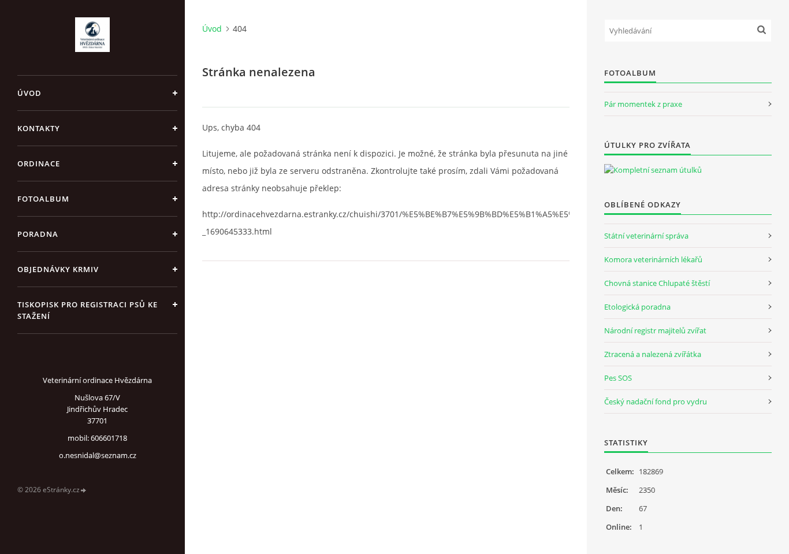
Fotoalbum (43, 199)
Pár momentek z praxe (643, 104)
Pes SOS (618, 378)
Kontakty (38, 128)
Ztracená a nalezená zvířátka (652, 354)
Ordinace (38, 163)
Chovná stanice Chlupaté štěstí (657, 283)
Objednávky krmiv (58, 269)
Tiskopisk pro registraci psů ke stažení (87, 310)
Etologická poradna (637, 307)
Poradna (37, 234)
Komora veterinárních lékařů (653, 259)
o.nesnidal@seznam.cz (97, 455)
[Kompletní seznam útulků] (653, 170)
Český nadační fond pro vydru (655, 401)
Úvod (29, 93)
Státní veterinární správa (646, 235)
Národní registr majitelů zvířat (655, 330)
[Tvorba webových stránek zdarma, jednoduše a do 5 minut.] (84, 490)
